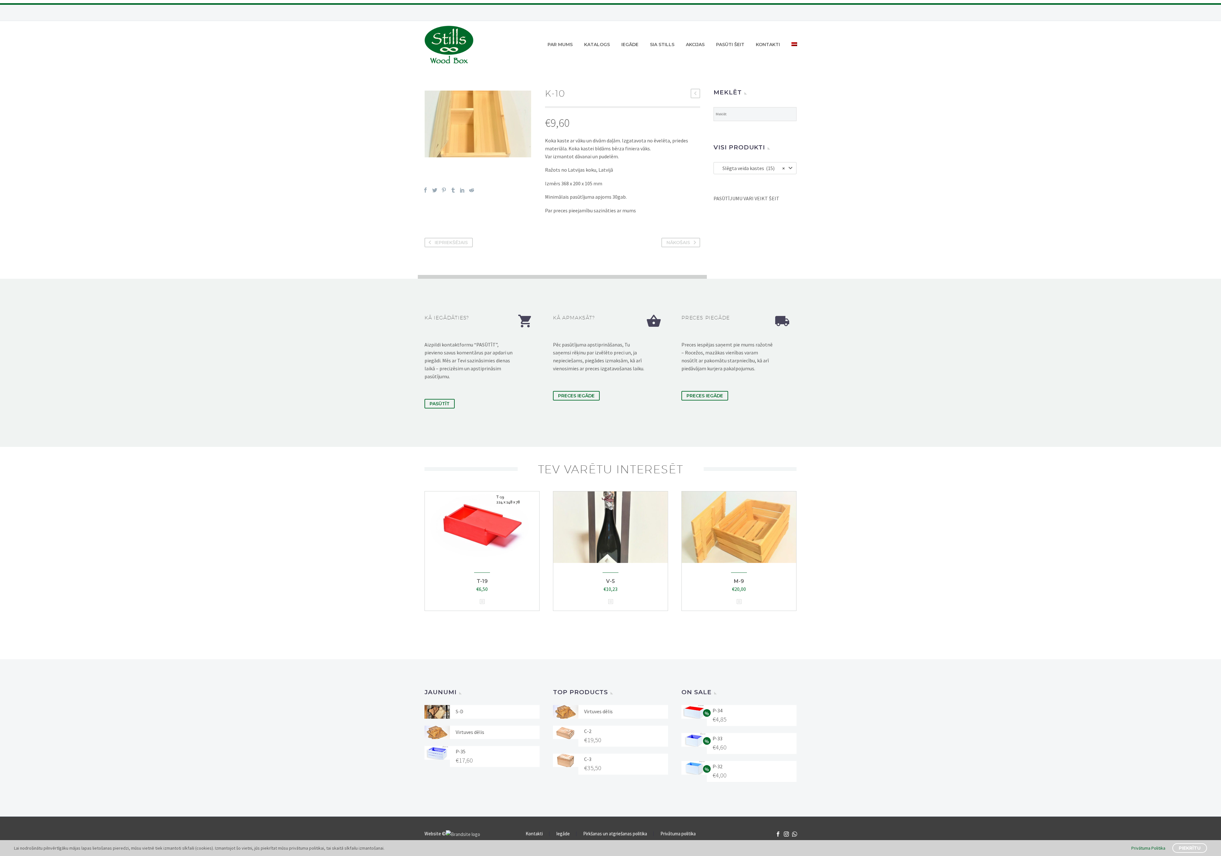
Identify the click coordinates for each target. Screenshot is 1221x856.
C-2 (587, 731)
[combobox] (755, 168)
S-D (459, 711)
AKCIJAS (695, 44)
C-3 (587, 759)
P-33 (717, 738)
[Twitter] (434, 190)
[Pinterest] (443, 190)
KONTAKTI (768, 44)
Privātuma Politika (1148, 848)
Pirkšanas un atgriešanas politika (615, 834)
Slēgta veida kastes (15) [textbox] (752, 168)
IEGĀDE (629, 44)
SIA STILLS (662, 44)
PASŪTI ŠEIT (730, 44)
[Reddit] (471, 190)
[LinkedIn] (462, 190)
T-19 (482, 581)
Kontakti (534, 834)
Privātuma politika (678, 834)
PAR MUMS (560, 44)
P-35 (461, 751)
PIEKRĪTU (1190, 848)
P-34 (717, 710)
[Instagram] (786, 834)
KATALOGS (597, 44)
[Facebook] (425, 190)
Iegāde (563, 834)
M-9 (739, 581)
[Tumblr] (453, 190)
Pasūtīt (440, 404)
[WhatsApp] (794, 834)
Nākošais (678, 242)
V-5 (610, 581)
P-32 (717, 766)
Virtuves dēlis (470, 732)
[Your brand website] (463, 834)
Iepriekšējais (451, 242)
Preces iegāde (576, 396)
